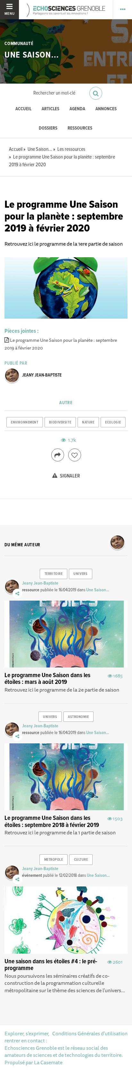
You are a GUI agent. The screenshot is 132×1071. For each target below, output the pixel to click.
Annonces (106, 109)
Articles (50, 109)
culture (81, 860)
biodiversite (60, 422)
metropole (53, 860)
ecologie (113, 422)
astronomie (78, 717)
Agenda (77, 109)
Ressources (80, 128)
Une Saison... (31, 55)
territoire (54, 574)
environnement (24, 422)
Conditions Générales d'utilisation (90, 1033)
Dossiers (48, 128)
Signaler (69, 476)
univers (80, 574)
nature (88, 422)
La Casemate (48, 1062)
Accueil (23, 109)
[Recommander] (74, 455)
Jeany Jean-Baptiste (42, 375)
